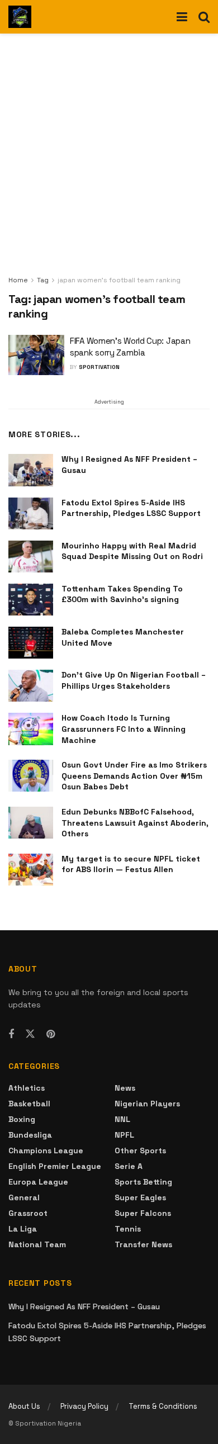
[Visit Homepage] (19, 17)
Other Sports (140, 1150)
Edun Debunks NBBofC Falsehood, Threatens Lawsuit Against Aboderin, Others (134, 823)
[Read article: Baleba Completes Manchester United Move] (30, 643)
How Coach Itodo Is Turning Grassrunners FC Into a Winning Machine (123, 729)
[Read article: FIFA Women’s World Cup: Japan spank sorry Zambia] (36, 355)
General (24, 1197)
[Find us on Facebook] (11, 1034)
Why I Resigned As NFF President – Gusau (84, 1306)
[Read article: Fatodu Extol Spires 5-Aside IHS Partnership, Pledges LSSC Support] (30, 513)
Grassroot (28, 1213)
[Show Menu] (182, 17)
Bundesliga (30, 1135)
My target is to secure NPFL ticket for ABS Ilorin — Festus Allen (130, 864)
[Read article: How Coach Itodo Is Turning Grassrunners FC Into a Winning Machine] (30, 729)
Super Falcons (143, 1213)
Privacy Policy (84, 1406)
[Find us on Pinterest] (50, 1034)
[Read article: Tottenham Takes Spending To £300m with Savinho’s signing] (30, 600)
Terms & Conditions (163, 1406)
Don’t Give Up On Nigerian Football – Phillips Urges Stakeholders (133, 680)
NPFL (124, 1135)
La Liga (22, 1229)
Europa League (38, 1182)
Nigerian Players (147, 1104)
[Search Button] (204, 17)
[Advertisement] (109, 159)
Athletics (26, 1088)
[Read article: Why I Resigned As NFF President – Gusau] (30, 470)
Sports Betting (143, 1182)
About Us (24, 1406)
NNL (122, 1119)
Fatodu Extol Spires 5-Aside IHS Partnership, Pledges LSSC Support (131, 508)
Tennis (128, 1229)
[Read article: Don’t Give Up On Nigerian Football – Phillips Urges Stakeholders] (30, 686)
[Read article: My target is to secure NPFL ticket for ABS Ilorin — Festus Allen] (30, 870)
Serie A (129, 1166)
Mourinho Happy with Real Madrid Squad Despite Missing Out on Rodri (132, 551)
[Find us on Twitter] (30, 1034)
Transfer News (143, 1244)
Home (18, 280)
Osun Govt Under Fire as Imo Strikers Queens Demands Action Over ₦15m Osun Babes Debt (134, 776)
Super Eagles (140, 1197)
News (125, 1088)
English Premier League (54, 1166)
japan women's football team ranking (119, 280)
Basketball (29, 1104)
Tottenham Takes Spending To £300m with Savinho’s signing (122, 594)
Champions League (45, 1150)
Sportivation (99, 367)
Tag (43, 280)
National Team (37, 1244)
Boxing (21, 1119)
